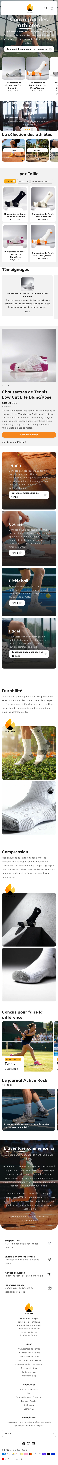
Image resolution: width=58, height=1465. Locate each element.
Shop (27, 129)
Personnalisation (29, 1368)
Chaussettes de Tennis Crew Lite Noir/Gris (15, 215)
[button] (6, 8)
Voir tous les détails (13, 442)
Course (23, 181)
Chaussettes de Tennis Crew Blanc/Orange (43, 254)
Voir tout (7, 1084)
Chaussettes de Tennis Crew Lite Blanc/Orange (37, 85)
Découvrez (10, 1069)
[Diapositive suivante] (8, 385)
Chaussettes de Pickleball (29, 1360)
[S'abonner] (53, 1433)
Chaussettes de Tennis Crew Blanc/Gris (43, 215)
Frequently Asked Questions (29, 1397)
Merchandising (29, 1376)
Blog (29, 1393)
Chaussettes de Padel (29, 1356)
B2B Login (29, 1405)
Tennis (10, 181)
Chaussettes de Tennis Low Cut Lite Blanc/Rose (15, 254)
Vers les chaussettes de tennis (25, 495)
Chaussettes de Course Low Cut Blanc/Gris (13, 85)
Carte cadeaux (29, 1372)
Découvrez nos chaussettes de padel (27, 654)
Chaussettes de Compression (29, 1364)
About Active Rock (29, 1389)
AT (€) (7, 1459)
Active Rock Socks (18, 1450)
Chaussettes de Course (29, 1353)
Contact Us (29, 1409)
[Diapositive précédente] (3, 385)
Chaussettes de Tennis (29, 1349)
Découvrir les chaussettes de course (27, 49)
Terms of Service (29, 1401)
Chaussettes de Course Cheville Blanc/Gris (27, 293)
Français (18, 1459)
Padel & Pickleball (42, 181)
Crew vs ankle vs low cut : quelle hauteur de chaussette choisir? (27, 1125)
